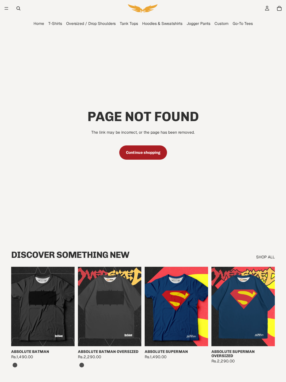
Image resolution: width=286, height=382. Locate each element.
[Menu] (6, 8)
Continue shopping (143, 152)
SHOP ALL (265, 257)
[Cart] (279, 8)
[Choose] (66, 338)
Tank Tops (129, 23)
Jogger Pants (198, 23)
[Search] (18, 8)
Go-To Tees (243, 23)
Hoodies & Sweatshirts (162, 23)
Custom (221, 23)
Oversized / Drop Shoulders (91, 23)
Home (39, 23)
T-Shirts (55, 23)
